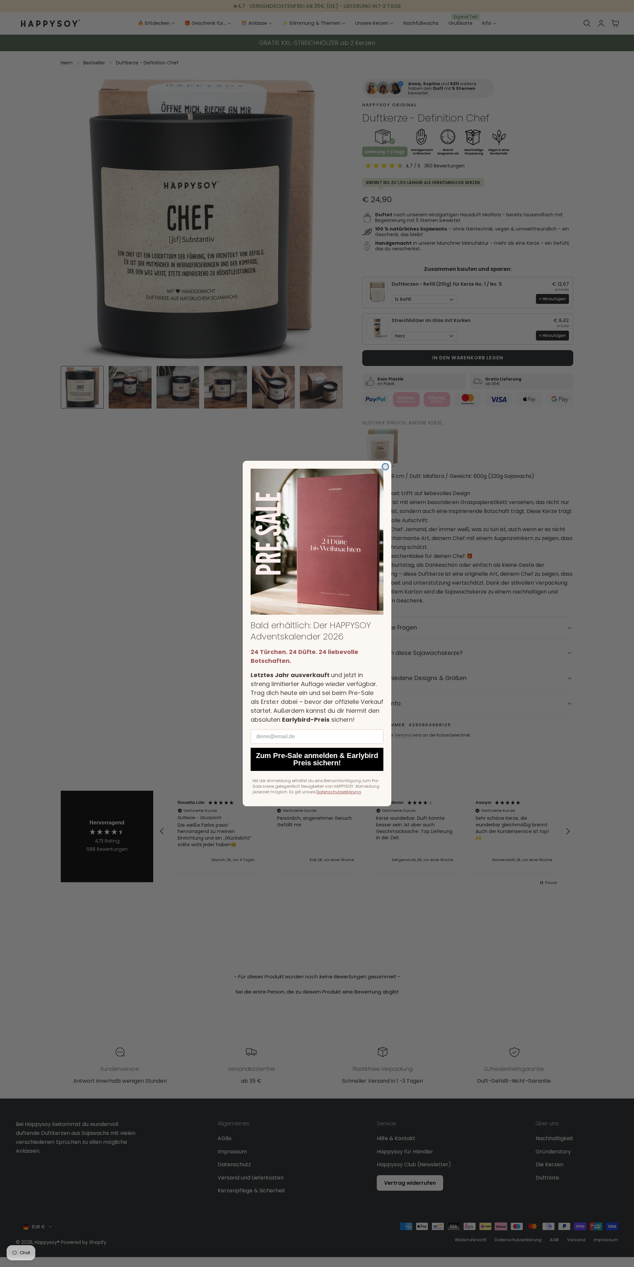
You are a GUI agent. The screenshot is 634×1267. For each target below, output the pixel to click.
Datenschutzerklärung (338, 792)
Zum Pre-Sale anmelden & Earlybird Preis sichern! (317, 759)
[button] (317, 542)
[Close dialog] (385, 466)
